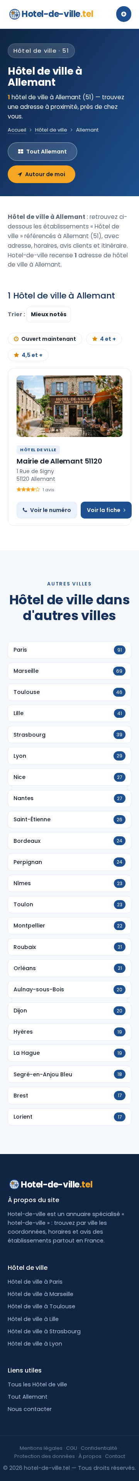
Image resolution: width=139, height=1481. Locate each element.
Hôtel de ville (51, 129)
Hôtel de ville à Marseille (40, 1294)
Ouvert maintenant (48, 339)
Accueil (17, 129)
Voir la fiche (103, 510)
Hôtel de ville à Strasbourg (44, 1331)
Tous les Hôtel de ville (37, 1384)
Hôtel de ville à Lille (33, 1319)
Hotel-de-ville (57, 14)
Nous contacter (30, 1409)
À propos (90, 1456)
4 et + (108, 339)
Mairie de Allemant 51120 (59, 461)
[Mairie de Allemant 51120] (69, 406)
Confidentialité (99, 1448)
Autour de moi (45, 174)
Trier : (17, 314)
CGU (71, 1448)
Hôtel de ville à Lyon (35, 1344)
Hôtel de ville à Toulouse (41, 1306)
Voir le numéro (50, 510)
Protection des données (44, 1456)
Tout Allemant (46, 151)
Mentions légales (41, 1448)
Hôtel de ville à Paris (35, 1282)
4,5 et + (32, 355)
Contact (115, 1456)
